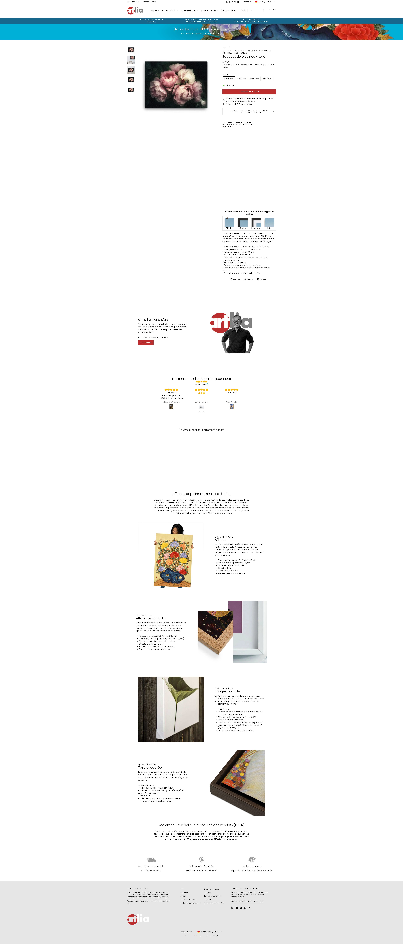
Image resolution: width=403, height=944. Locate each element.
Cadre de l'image (188, 10)
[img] (201, 381)
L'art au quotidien (229, 10)
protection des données (214, 903)
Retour (182, 896)
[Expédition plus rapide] (151, 859)
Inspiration (246, 10)
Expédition (184, 893)
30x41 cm (228, 78)
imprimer (207, 899)
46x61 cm (254, 78)
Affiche (154, 10)
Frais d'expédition (242, 65)
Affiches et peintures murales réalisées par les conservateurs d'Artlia (246, 52)
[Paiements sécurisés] (201, 859)
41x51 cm (241, 78)
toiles (151, 899)
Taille (225, 75)
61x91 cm (267, 78)
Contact (207, 893)
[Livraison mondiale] (252, 859)
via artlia (145, 342)
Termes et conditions (212, 896)
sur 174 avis (200, 384)
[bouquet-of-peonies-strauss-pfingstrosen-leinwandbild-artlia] (269, 222)
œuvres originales (159, 897)
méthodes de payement (190, 903)
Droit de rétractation (188, 899)
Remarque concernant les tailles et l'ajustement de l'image (249, 111)
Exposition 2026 (133, 2)
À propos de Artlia (149, 2)
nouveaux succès (208, 10)
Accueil (225, 48)
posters (134, 899)
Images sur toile (169, 10)
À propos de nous (211, 889)
